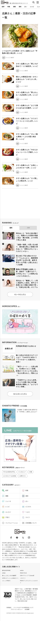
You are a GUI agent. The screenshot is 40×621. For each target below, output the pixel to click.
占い (25, 6)
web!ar (22, 570)
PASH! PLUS (23, 573)
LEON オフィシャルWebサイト (10, 578)
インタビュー (22, 472)
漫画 (20, 6)
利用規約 (9, 607)
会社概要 (27, 609)
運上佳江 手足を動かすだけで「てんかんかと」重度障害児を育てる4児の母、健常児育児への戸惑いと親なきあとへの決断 (27, 260)
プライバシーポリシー (17, 609)
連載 (14, 6)
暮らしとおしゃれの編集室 (9, 575)
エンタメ (8, 512)
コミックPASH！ (6, 580)
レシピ (32, 6)
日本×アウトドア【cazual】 (27, 575)
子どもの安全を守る (9, 472)
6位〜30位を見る (20, 294)
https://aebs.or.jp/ (22, 601)
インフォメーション (11, 523)
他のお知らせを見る (20, 394)
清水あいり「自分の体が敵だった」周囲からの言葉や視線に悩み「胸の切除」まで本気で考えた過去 (27, 236)
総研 (3, 6)
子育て (7, 517)
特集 (8, 6)
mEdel (3, 573)
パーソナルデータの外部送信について (23, 607)
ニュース (8, 501)
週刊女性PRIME (6, 570)
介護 (30, 472)
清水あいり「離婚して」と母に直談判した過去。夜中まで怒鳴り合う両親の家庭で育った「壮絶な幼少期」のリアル (27, 284)
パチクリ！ (23, 578)
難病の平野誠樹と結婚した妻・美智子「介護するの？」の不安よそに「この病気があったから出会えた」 (27, 272)
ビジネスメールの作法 (9, 476)
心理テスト (23, 476)
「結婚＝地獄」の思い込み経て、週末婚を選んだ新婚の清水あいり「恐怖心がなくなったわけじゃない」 (27, 248)
